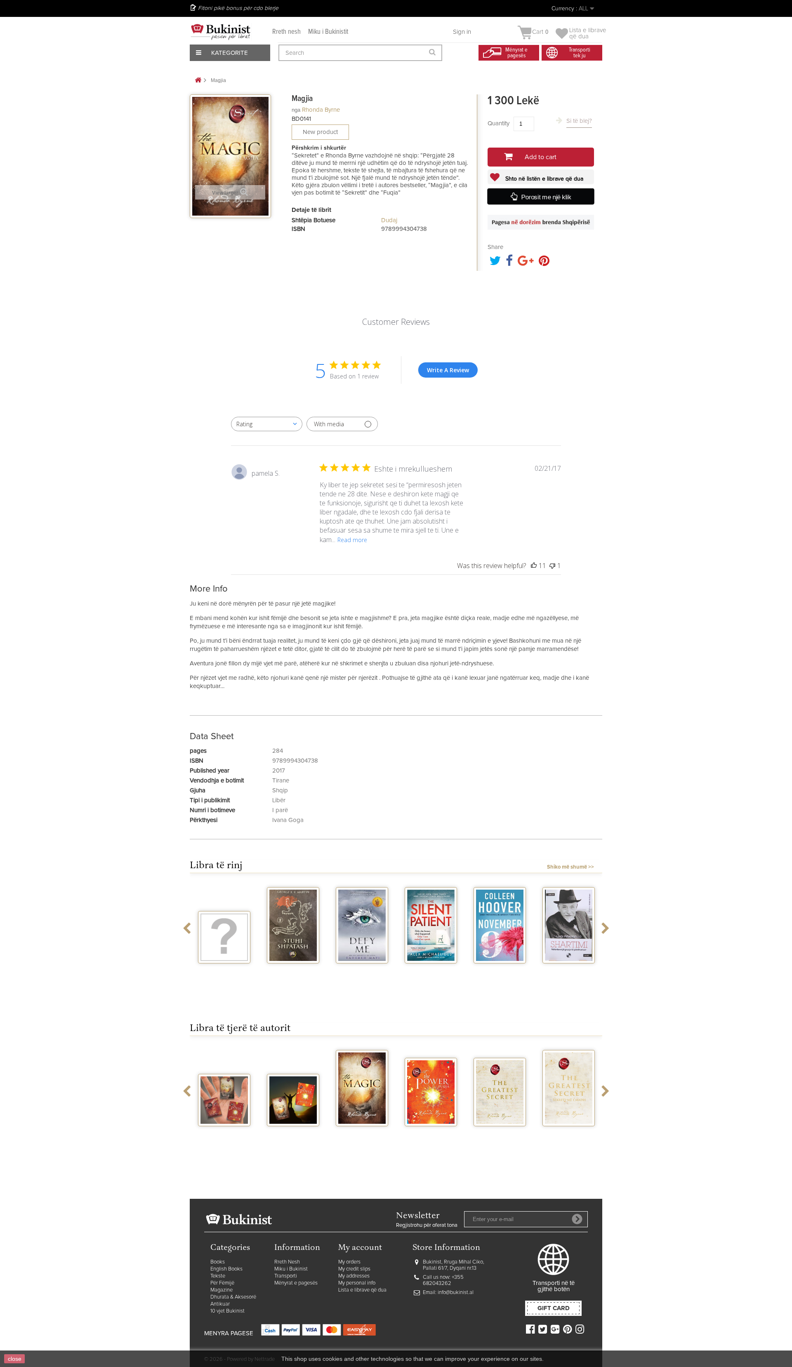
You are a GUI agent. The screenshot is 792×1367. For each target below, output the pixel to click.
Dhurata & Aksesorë (233, 1297)
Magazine (221, 1290)
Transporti (285, 1276)
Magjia (362, 1133)
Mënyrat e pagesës (296, 1283)
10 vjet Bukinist (227, 1311)
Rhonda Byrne (321, 110)
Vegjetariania (224, 971)
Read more (352, 540)
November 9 (500, 971)
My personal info (356, 1283)
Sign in (462, 32)
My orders (349, 1262)
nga (296, 110)
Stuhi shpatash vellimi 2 (293, 974)
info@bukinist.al (456, 1292)
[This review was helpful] (534, 565)
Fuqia (431, 1133)
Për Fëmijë (222, 1283)
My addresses (354, 1276)
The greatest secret (500, 1137)
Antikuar (220, 1304)
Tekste (217, 1276)
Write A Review (448, 370)
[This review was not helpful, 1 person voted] (552, 565)
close (14, 1358)
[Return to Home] (198, 80)
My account (360, 1248)
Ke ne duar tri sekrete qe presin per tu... (224, 1140)
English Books (226, 1269)
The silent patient (431, 974)
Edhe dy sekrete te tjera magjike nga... (293, 1140)
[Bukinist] (221, 31)
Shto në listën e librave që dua (543, 179)
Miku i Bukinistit (328, 31)
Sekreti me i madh (569, 1137)
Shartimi (568, 971)
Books (217, 1262)
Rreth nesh (286, 31)
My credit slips (354, 1269)
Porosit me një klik (546, 197)
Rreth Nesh (287, 1262)
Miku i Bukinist (291, 1269)
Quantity (498, 123)
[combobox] (266, 424)
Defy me (362, 971)
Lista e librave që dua (362, 1290)
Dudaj (389, 220)
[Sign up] (577, 1219)
